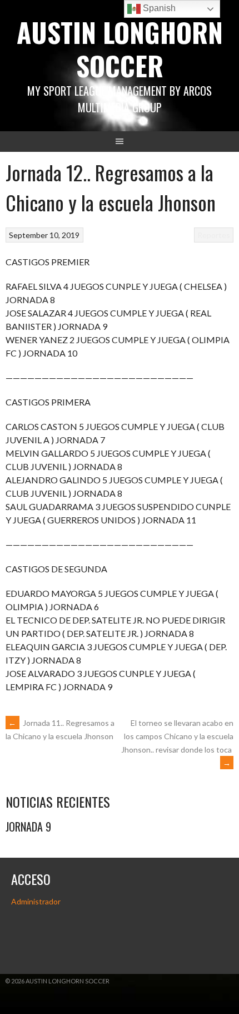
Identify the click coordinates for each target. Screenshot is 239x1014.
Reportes (213, 235)
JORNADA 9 (28, 826)
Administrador (36, 901)
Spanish (158, 8)
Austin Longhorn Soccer (120, 48)
